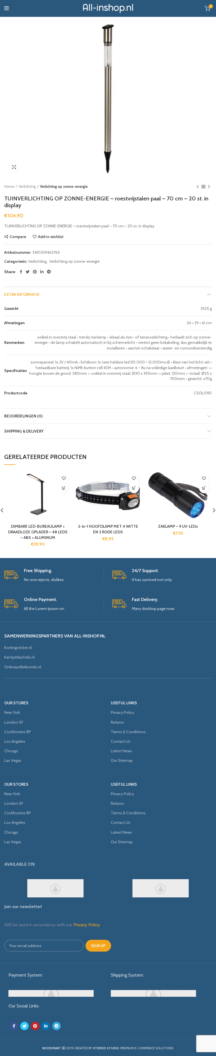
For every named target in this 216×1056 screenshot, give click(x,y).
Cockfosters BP (17, 731)
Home (9, 186)
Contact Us (120, 741)
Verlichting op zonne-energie (64, 186)
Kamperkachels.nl (19, 657)
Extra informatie (22, 294)
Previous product (198, 186)
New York (12, 712)
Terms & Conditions (128, 731)
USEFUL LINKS (124, 702)
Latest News (121, 750)
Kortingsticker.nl (18, 647)
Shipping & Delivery (24, 431)
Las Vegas (12, 760)
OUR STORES (16, 702)
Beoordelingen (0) (23, 416)
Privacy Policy (122, 712)
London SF (13, 722)
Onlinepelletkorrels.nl (22, 666)
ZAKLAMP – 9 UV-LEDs (178, 526)
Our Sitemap (122, 760)
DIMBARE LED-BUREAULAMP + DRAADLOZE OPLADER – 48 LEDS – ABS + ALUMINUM (38, 532)
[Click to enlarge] (14, 167)
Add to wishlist (51, 237)
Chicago (11, 750)
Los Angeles (14, 741)
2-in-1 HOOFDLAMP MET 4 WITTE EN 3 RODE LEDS (108, 529)
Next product (209, 186)
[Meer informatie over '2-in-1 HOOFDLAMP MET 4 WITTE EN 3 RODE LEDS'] (134, 488)
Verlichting (27, 186)
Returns (117, 722)
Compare (18, 237)
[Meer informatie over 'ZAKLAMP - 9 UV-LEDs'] (204, 488)
